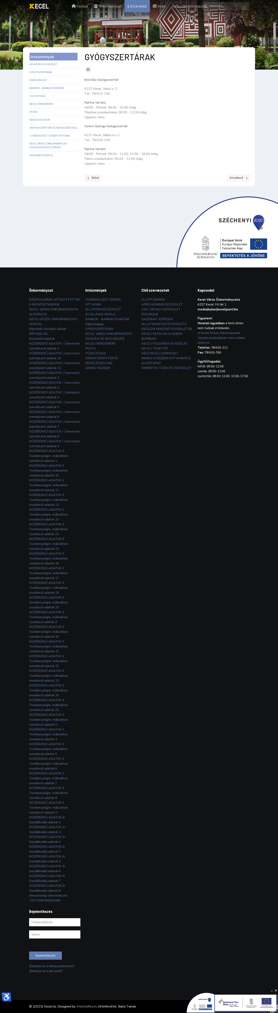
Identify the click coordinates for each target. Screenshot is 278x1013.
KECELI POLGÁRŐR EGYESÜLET (164, 344)
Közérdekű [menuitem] (138, 6)
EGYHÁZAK (149, 314)
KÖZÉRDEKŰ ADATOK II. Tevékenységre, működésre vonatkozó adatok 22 (48, 661)
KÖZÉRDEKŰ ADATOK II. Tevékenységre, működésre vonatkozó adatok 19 (48, 602)
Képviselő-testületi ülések (47, 329)
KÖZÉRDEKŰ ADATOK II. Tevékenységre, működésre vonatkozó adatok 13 (48, 514)
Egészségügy (38, 80)
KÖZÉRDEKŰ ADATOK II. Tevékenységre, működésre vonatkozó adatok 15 (48, 544)
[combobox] (225, 6)
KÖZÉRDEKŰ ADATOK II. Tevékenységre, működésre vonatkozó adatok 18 (48, 588)
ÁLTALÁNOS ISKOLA (41, 155)
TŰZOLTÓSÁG (38, 96)
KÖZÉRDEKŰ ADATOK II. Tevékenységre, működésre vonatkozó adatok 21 (48, 646)
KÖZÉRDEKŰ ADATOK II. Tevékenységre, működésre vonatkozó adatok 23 (48, 676)
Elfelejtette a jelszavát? (46, 971)
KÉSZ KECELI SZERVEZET (159, 353)
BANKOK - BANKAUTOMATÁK (47, 88)
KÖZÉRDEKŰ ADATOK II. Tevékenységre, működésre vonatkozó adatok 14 (48, 529)
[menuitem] (39, 6)
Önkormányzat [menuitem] (110, 6)
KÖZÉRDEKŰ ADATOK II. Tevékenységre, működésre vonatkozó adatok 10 (48, 470)
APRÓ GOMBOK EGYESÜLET (162, 304)
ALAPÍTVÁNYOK (153, 300)
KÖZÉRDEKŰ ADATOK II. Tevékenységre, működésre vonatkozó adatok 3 (48, 720)
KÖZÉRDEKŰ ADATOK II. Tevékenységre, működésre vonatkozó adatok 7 (48, 778)
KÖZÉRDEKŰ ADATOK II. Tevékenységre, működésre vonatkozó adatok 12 (48, 500)
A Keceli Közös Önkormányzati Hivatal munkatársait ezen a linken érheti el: (221, 338)
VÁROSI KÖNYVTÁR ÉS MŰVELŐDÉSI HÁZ (53, 127)
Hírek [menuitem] (162, 6)
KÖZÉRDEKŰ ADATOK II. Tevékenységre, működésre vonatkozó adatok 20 (48, 632)
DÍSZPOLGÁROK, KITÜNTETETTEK (54, 300)
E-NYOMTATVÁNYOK (44, 304)
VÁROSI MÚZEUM (40, 120)
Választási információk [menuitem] (189, 6)
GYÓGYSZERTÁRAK (41, 72)
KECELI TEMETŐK (154, 348)
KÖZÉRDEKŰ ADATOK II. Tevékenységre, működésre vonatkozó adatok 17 (48, 573)
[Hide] (272, 990)
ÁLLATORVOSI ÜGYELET (43, 64)
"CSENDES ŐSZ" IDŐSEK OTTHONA (50, 135)
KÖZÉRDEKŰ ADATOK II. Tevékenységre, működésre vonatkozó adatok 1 (48, 456)
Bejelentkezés (45, 956)
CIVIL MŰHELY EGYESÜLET (161, 309)
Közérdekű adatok (42, 339)
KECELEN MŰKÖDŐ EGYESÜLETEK (166, 329)
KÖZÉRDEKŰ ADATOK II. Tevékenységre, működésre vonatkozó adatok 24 (48, 690)
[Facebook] (88, 69)
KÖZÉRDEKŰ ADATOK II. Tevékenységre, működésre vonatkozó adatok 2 (48, 617)
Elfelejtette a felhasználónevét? (52, 966)
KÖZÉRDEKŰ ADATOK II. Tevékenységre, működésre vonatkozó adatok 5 (48, 749)
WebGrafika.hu (86, 1006)
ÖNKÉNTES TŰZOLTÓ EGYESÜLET (166, 368)
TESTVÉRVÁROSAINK (45, 900)
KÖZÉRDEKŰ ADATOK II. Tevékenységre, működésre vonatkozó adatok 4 (48, 734)
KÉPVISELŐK (38, 334)
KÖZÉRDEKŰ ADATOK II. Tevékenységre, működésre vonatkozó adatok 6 (48, 764)
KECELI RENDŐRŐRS (41, 104)
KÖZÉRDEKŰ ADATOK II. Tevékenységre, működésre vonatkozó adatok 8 (48, 793)
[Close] (276, 990)
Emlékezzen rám (43, 945)
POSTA (33, 112)
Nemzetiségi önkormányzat (48, 896)
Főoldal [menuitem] (82, 6)
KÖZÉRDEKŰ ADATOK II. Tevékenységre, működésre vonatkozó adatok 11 (48, 485)
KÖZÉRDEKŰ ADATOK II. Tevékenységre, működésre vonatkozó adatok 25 (48, 705)
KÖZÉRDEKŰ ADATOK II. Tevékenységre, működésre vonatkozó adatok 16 (48, 558)
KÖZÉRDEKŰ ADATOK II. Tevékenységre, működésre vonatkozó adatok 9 (48, 808)
